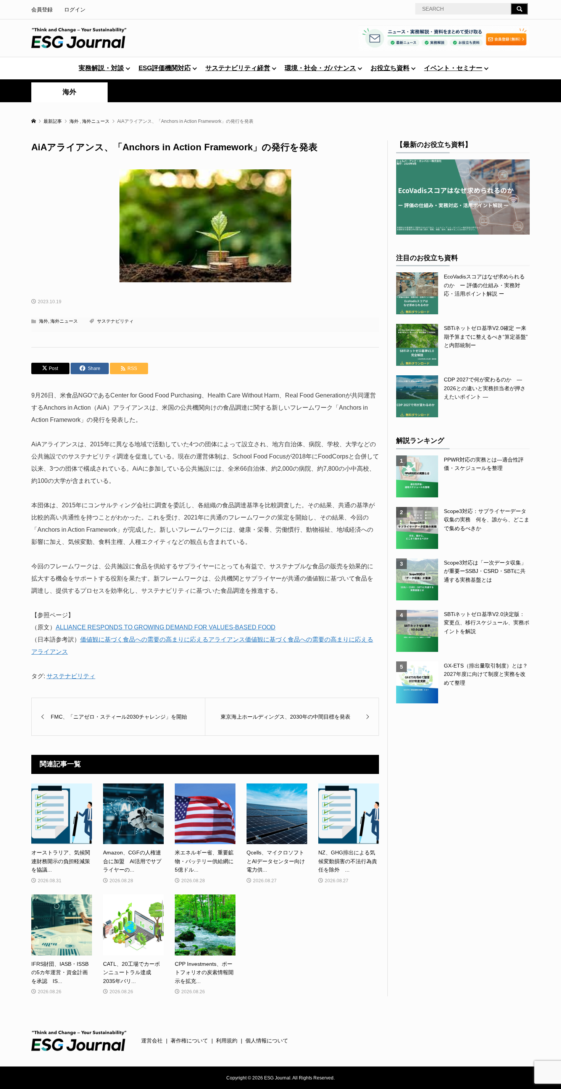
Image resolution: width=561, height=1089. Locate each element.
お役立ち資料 (390, 68)
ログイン (74, 9)
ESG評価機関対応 (165, 68)
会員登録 (42, 9)
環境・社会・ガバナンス (320, 68)
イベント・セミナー (453, 68)
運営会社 (152, 1041)
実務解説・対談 (101, 68)
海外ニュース (64, 321)
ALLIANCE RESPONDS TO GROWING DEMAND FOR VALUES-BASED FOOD (166, 627)
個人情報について (266, 1041)
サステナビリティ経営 (237, 68)
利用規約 (226, 1041)
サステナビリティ (115, 321)
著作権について (189, 1041)
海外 (69, 92)
